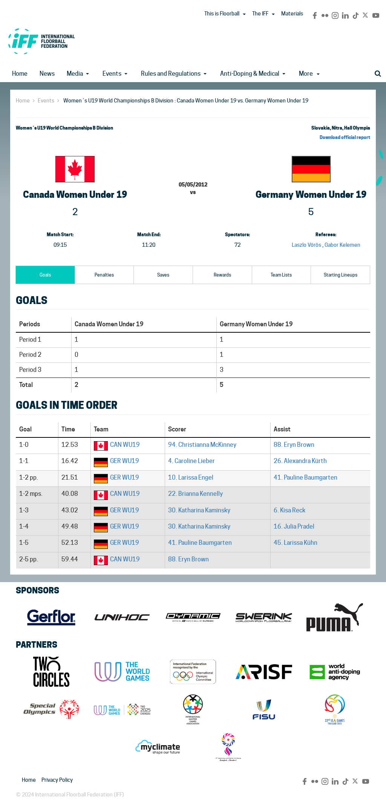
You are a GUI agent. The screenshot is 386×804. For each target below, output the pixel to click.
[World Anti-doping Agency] (334, 672)
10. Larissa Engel (190, 477)
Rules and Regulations (171, 73)
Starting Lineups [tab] (340, 275)
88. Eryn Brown (294, 444)
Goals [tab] (45, 275)
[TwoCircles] (51, 672)
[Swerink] (263, 617)
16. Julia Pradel (294, 526)
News (47, 73)
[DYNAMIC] (193, 617)
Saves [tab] (163, 275)
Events (112, 73)
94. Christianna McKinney (202, 444)
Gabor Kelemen (342, 245)
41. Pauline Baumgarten (305, 477)
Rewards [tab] (222, 275)
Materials (292, 14)
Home (20, 73)
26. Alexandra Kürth (300, 461)
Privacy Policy (57, 780)
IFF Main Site (41, 41)
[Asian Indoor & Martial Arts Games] (228, 747)
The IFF (260, 14)
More (306, 73)
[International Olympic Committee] (193, 672)
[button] (244, 14)
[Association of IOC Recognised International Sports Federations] (263, 672)
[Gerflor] (51, 617)
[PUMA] (334, 617)
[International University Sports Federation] (263, 709)
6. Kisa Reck (289, 510)
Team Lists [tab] (281, 275)
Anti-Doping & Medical (249, 73)
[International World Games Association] (122, 672)
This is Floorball (221, 14)
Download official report (345, 137)
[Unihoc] (122, 617)
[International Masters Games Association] (193, 709)
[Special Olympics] (51, 709)
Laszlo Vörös (306, 245)
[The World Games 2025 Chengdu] (122, 709)
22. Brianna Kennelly (195, 493)
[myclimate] (157, 747)
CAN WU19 (125, 444)
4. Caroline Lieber (191, 461)
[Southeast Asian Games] (334, 709)
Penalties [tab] (104, 275)
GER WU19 (124, 461)
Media (75, 73)
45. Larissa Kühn (295, 542)
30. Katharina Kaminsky (199, 510)
